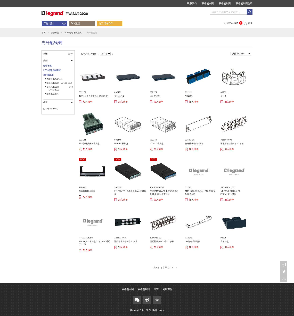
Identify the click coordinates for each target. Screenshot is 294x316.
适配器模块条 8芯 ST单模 (232, 143)
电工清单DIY (106, 23)
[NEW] (92, 184)
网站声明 (167, 289)
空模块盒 (224, 241)
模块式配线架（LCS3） (58, 83)
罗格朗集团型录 (244, 3)
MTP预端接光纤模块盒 (89, 143)
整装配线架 (52, 94)
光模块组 (189, 96)
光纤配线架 (119, 96)
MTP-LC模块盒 (121, 143)
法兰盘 (223, 96)
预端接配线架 (54, 79)
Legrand (50, 108)
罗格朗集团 (225, 3)
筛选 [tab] (45, 53)
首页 (44, 32)
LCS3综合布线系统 (72, 32)
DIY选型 (75, 23)
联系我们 (192, 3)
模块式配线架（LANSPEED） (59, 88)
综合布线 (55, 32)
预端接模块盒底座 (87, 191)
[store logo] (65, 13)
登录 (250, 23)
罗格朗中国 (208, 3)
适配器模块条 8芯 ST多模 (125, 241)
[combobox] (231, 12)
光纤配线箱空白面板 (194, 143)
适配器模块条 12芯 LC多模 (162, 241)
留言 (156, 289)
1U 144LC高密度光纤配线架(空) (93, 96)
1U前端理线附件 (192, 241)
